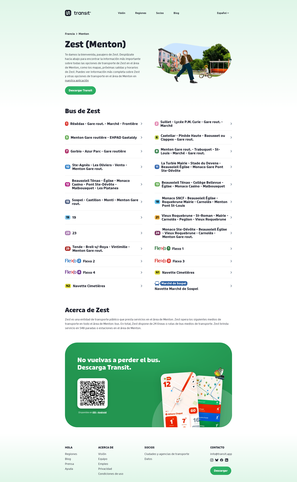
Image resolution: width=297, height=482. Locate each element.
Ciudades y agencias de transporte (166, 454)
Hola (68, 447)
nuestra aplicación (77, 80)
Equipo (102, 459)
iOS (94, 412)
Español (222, 13)
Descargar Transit (80, 90)
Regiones (140, 13)
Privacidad (105, 468)
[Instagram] (211, 460)
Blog (176, 13)
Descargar (221, 471)
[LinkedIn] (226, 460)
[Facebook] (221, 460)
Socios (160, 13)
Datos (148, 459)
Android (102, 412)
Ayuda (69, 468)
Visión (121, 13)
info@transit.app (221, 454)
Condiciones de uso (110, 473)
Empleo (103, 463)
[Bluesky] (216, 460)
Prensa (69, 463)
